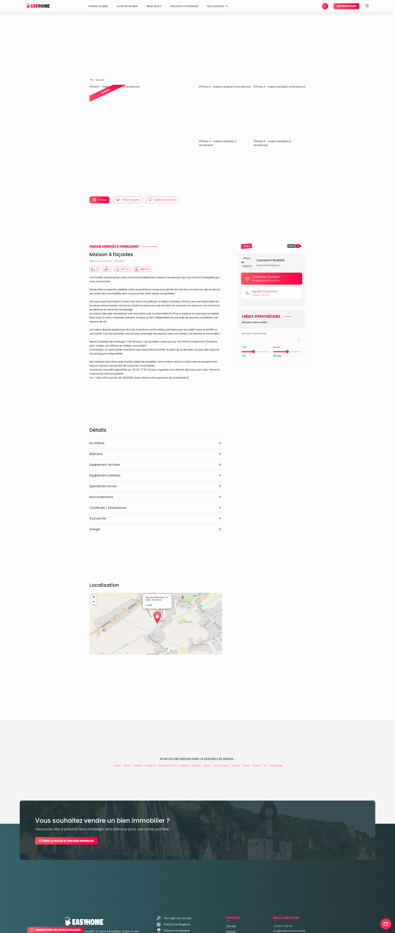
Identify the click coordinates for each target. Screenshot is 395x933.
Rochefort (150, 765)
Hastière (185, 765)
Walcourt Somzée (168, 765)
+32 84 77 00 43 (282, 926)
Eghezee (197, 765)
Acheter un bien (127, 6)
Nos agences (215, 6)
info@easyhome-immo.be (289, 931)
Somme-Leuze (221, 765)
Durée (276, 347)
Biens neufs (154, 6)
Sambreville (276, 765)
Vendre (231, 926)
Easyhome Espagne (177, 930)
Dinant (207, 765)
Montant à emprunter (254, 333)
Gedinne (138, 765)
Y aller (149, 604)
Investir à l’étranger (184, 6)
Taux (244, 347)
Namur (246, 765)
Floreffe (236, 765)
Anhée (127, 765)
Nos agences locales (177, 918)
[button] (155, 613)
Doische (257, 765)
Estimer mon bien (346, 6)
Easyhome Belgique (177, 924)
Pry (266, 765)
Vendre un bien (98, 6)
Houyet (118, 765)
